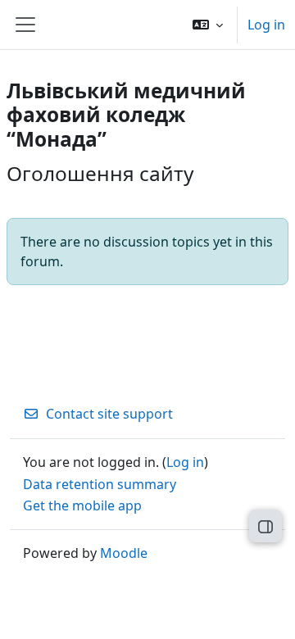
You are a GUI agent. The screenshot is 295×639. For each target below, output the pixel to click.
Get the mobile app (82, 505)
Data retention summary (99, 484)
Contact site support (109, 414)
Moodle (124, 553)
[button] (208, 24)
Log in (266, 25)
